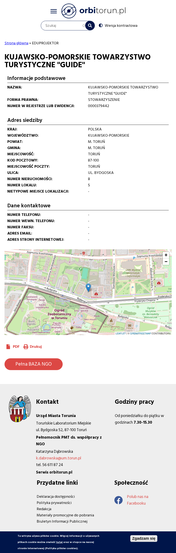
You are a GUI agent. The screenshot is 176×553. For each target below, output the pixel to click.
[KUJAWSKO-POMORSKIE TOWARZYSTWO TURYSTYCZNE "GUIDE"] (88, 287)
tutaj (59, 542)
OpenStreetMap (140, 333)
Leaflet (121, 333)
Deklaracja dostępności (56, 496)
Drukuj (36, 347)
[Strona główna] (93, 10)
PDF (16, 347)
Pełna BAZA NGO (33, 364)
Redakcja (44, 509)
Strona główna (16, 43)
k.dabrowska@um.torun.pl (58, 458)
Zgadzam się (143, 538)
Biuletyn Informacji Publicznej (62, 521)
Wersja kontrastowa (121, 25)
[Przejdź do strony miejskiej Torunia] (20, 421)
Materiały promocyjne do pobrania (65, 515)
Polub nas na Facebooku (137, 500)
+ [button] (166, 255)
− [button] (166, 261)
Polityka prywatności (54, 503)
